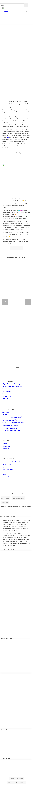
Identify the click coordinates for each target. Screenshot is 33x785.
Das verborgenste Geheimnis (11, 430)
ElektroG (5, 399)
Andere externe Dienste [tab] (6, 673)
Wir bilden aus (6, 464)
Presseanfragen (7, 477)
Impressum (5, 449)
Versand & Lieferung (8, 394)
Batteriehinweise (7, 396)
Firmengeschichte (7, 469)
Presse (4, 474)
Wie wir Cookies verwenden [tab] (7, 516)
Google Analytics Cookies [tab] (7, 638)
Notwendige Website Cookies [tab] (8, 550)
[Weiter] (28, 302)
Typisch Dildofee (7, 467)
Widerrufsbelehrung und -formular (12, 386)
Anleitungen (5, 412)
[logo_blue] (13, 11)
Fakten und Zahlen (7, 472)
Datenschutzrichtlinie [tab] (5, 758)
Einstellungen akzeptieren (16, 778)
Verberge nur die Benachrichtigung (16, 782)
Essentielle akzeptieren (18, 498)
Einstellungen (4, 502)
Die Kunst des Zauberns (9, 428)
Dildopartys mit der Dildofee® (11, 462)
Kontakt (4, 444)
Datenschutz (6, 446)
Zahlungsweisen (7, 391)
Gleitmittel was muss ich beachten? (13, 423)
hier (8, 137)
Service (4, 414)
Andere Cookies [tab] (4, 729)
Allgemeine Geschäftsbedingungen (12, 384)
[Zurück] (5, 302)
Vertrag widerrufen (7, 389)
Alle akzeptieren (5, 498)
